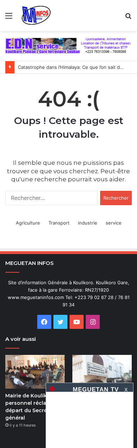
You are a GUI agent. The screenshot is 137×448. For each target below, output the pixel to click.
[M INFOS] (38, 15)
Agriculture (28, 223)
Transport (59, 223)
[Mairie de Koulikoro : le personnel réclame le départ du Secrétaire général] (35, 371)
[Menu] (8, 18)
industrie (87, 223)
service (114, 223)
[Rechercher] (128, 18)
